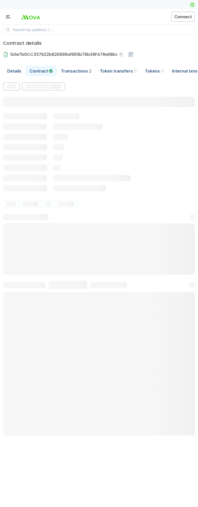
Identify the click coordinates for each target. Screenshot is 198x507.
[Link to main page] (30, 17)
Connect (183, 16)
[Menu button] (8, 17)
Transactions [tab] (76, 71)
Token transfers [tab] (118, 71)
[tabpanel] (99, 258)
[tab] (41, 71)
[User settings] (192, 4)
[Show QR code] (131, 54)
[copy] (122, 54)
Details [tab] (14, 71)
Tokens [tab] (154, 71)
